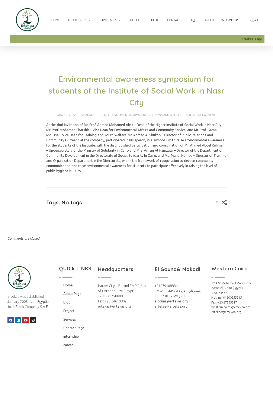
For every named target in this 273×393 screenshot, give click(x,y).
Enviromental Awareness (130, 115)
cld (103, 115)
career (68, 345)
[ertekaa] (27, 20)
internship (71, 336)
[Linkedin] (18, 320)
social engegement (201, 115)
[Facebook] (10, 320)
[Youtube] (25, 320)
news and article (168, 115)
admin (89, 115)
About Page (72, 294)
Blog (66, 302)
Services (69, 319)
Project (68, 311)
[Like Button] (217, 202)
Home (68, 285)
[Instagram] (33, 320)
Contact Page (73, 328)
